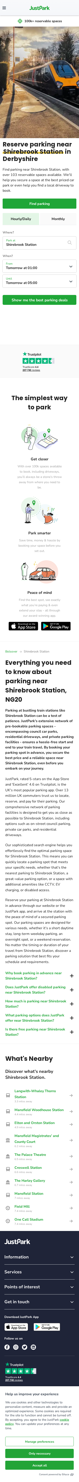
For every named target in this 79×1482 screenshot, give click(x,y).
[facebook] (7, 1347)
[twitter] (24, 1347)
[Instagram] (15, 1347)
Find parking (39, 203)
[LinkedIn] (33, 1347)
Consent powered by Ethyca (54, 1474)
